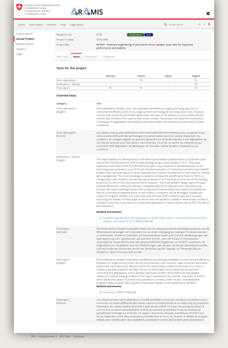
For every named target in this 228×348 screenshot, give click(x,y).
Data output (36, 24)
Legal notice (76, 24)
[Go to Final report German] (110, 88)
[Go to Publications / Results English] (196, 84)
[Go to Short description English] (196, 80)
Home (21, 24)
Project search (24, 33)
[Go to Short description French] (141, 80)
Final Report (110, 292)
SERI (33, 336)
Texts (76, 56)
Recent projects (25, 44)
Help (63, 24)
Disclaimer (79, 336)
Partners (51, 24)
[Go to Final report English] (196, 88)
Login (19, 54)
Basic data (62, 56)
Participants (91, 56)
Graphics (21, 49)
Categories (109, 56)
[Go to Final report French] (141, 88)
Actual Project (25, 39)
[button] (208, 13)
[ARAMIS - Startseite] (59, 13)
